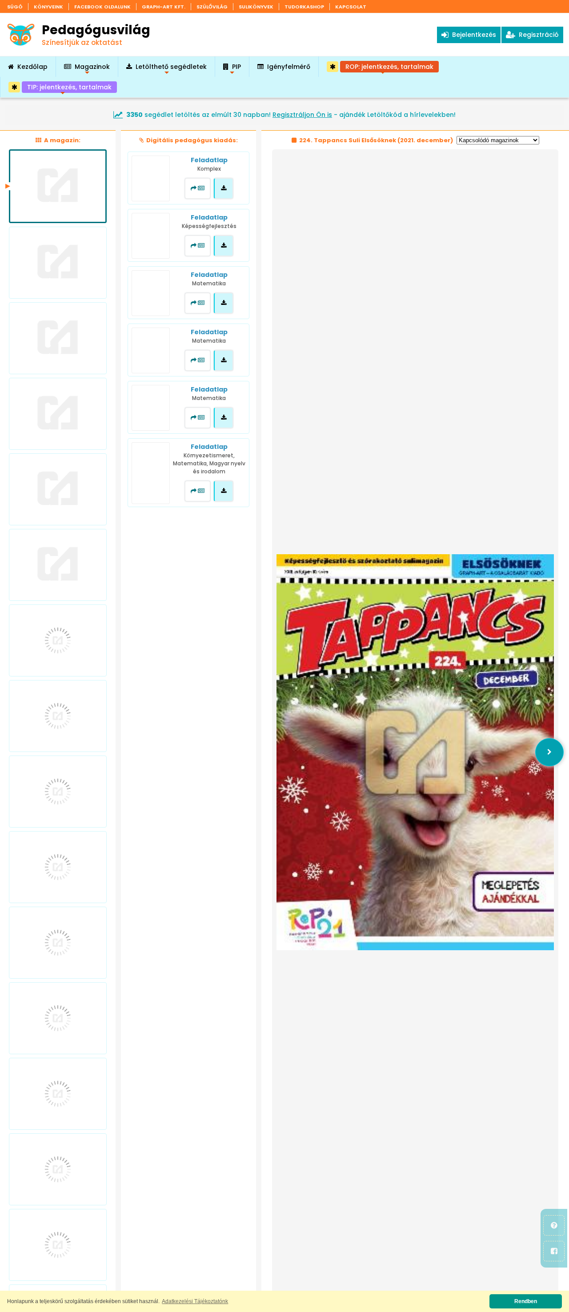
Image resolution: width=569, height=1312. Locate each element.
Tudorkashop (304, 6)
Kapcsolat (350, 6)
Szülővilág (212, 6)
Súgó (15, 6)
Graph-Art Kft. (163, 6)
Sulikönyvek (256, 6)
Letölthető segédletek (171, 69)
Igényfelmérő (288, 66)
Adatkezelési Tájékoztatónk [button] (195, 1301)
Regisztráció (537, 34)
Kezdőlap (32, 66)
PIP (236, 69)
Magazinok (92, 69)
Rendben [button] (525, 1301)
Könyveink (48, 6)
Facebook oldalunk (102, 6)
